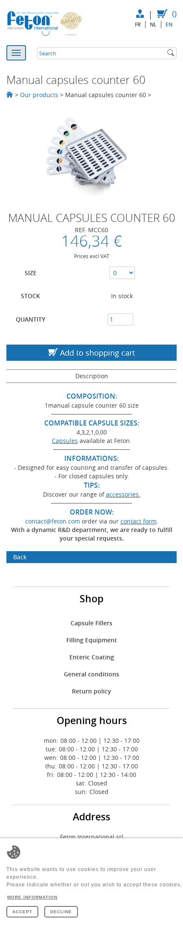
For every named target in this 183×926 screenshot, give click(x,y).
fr (138, 24)
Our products (39, 95)
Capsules (65, 441)
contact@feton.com (52, 521)
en (169, 24)
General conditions (91, 674)
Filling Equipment (91, 640)
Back (19, 557)
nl (153, 24)
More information (32, 897)
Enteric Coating (91, 657)
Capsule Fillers (91, 623)
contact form (138, 521)
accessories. (123, 494)
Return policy (91, 691)
